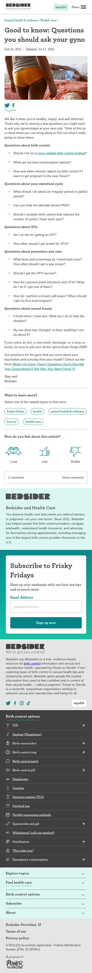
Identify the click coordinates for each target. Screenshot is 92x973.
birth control (32, 663)
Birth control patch (25, 761)
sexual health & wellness (67, 411)
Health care (48, 20)
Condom (18, 788)
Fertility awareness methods (32, 815)
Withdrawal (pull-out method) (33, 832)
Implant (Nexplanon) (27, 734)
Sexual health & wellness (21, 20)
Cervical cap (21, 806)
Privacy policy (17, 938)
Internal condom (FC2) (28, 797)
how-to (11, 421)
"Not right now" (23, 850)
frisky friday (15, 411)
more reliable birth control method (61, 153)
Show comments (73, 477)
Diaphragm (20, 779)
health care (33, 421)
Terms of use (16, 931)
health (37, 411)
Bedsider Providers (21, 925)
